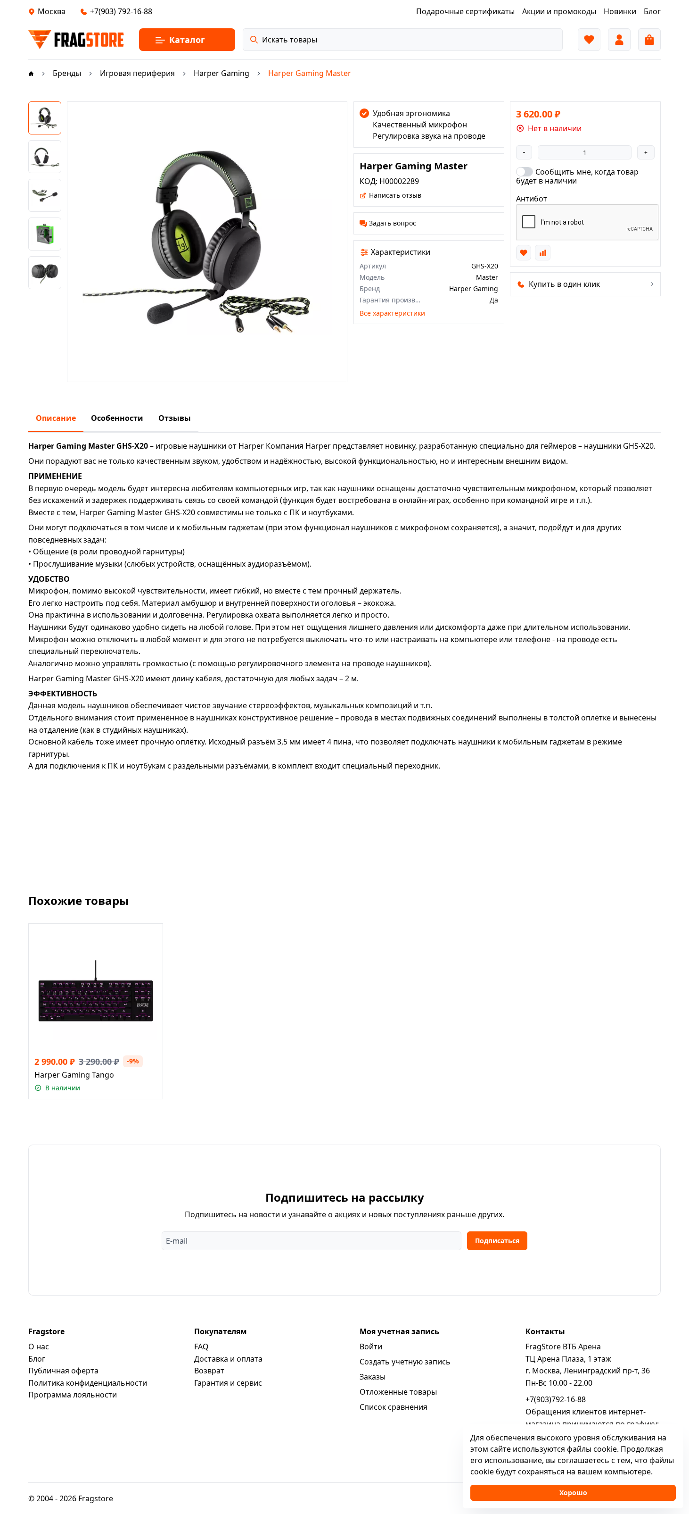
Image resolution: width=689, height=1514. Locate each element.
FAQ (201, 1346)
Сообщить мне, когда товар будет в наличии (577, 176)
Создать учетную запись (405, 1361)
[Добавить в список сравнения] (542, 252)
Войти (371, 1346)
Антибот (531, 198)
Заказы (373, 1377)
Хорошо (573, 1492)
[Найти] (254, 39)
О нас (38, 1346)
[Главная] (31, 73)
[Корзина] (649, 39)
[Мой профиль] (619, 39)
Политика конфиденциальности (87, 1383)
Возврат (209, 1370)
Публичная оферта (63, 1370)
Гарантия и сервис (228, 1383)
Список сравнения (393, 1407)
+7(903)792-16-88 (555, 1399)
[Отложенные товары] (589, 39)
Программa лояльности (72, 1394)
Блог (36, 1359)
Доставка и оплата (228, 1359)
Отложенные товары (398, 1392)
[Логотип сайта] (76, 39)
